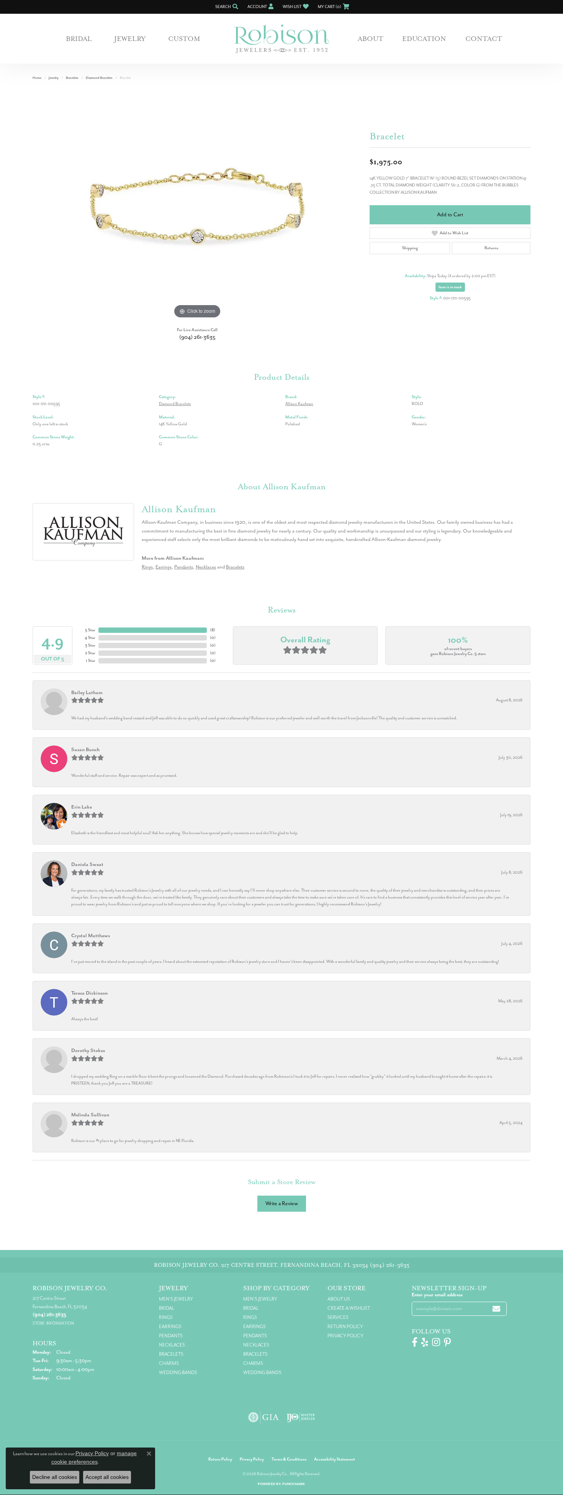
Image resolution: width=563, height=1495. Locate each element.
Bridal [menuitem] (166, 1308)
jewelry (54, 78)
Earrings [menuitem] (170, 1326)
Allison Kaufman (299, 403)
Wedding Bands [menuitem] (178, 1372)
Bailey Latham (87, 692)
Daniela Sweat (87, 864)
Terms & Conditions (289, 1459)
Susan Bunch (85, 749)
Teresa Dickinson (89, 993)
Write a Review (281, 1203)
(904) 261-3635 (197, 337)
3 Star (90, 645)
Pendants (183, 567)
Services (338, 1317)
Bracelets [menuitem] (171, 1354)
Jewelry (130, 38)
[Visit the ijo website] (300, 1417)
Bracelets (72, 78)
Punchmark (293, 1484)
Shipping (410, 247)
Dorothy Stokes (88, 1050)
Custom (184, 38)
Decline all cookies (54, 1477)
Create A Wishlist (348, 1308)
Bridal (79, 38)
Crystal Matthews (90, 935)
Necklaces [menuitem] (172, 1345)
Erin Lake (81, 807)
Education (424, 38)
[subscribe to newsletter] (496, 1308)
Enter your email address (437, 1295)
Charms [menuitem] (169, 1363)
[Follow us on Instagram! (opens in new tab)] (436, 1342)
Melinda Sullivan (90, 1114)
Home (37, 78)
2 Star (90, 652)
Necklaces (206, 567)
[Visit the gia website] (263, 1417)
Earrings (163, 567)
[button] (226, 6)
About (370, 38)
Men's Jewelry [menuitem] (176, 1299)
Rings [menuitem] (166, 1317)
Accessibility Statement (334, 1459)
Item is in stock (450, 287)
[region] (197, 205)
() (212, 629)
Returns (491, 247)
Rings (147, 567)
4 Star (90, 637)
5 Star (90, 629)
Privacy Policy (345, 1336)
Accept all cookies (107, 1477)
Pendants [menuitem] (171, 1336)
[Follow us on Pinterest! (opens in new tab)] (447, 1342)
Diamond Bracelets (99, 78)
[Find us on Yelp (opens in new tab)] (424, 1342)
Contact (483, 38)
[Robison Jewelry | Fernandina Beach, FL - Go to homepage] (281, 39)
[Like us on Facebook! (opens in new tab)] (414, 1342)
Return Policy (345, 1326)
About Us (338, 1299)
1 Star (90, 660)
